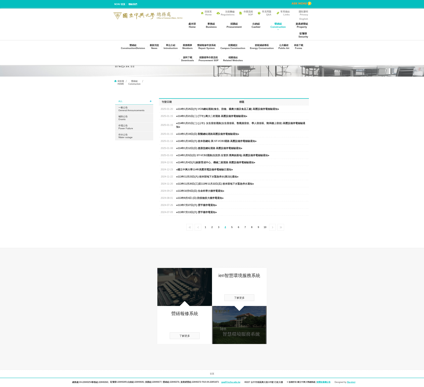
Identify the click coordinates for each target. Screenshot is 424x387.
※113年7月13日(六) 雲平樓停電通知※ (196, 212)
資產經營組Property (302, 25)
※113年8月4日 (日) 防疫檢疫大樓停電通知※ (200, 197)
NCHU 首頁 (119, 4)
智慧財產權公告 (324, 382)
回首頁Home (208, 13)
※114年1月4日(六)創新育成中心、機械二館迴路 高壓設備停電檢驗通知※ (215, 162)
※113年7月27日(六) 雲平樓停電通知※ (196, 205)
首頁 (212, 373)
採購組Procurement (234, 25)
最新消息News (154, 46)
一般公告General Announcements (131, 109)
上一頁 (198, 226)
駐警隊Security (303, 35)
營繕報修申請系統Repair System (206, 46)
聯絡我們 (133, 4)
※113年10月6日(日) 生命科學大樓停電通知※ (200, 190)
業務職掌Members (187, 46)
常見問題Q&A (266, 13)
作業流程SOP (248, 13)
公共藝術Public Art (283, 46)
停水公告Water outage (125, 136)
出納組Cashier (256, 25)
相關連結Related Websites (233, 59)
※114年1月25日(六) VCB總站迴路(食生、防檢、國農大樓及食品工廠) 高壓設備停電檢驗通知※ (227, 109)
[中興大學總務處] (148, 15)
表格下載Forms (298, 46)
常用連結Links (285, 13)
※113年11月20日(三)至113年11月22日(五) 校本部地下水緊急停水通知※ (215, 183)
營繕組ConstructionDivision (133, 46)
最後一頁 (280, 226)
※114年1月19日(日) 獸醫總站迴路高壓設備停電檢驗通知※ (207, 133)
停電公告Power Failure (125, 127)
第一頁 (189, 226)
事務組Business (211, 25)
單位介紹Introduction (171, 46)
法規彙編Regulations (228, 13)
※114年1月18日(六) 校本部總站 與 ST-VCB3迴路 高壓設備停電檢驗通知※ (216, 141)
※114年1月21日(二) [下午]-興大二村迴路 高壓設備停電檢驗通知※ (211, 116)
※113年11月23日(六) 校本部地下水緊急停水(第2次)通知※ (207, 176)
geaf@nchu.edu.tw (230, 382)
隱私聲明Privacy (303, 13)
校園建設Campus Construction (232, 46)
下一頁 (272, 226)
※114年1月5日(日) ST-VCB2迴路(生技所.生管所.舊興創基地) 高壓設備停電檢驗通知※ (222, 155)
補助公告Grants (123, 118)
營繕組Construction (278, 25)
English (303, 19)
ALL (120, 101)
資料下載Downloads (187, 59)
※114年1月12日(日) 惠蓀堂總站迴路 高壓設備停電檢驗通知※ (209, 148)
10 (265, 227)
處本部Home (192, 25)
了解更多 (184, 335)
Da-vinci (351, 382)
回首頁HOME (121, 82)
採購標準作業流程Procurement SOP (208, 59)
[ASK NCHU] (301, 3)
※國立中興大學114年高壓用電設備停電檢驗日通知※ (204, 169)
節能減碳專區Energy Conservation (262, 46)
